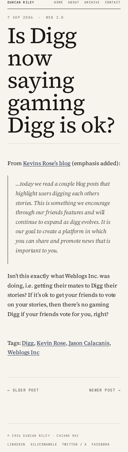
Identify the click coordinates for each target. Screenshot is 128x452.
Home (58, 2)
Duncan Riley (20, 2)
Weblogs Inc (23, 352)
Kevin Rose (51, 343)
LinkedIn (16, 444)
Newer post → (105, 390)
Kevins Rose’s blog (47, 163)
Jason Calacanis (89, 343)
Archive (92, 2)
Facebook (101, 444)
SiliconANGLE (43, 444)
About (73, 2)
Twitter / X (74, 444)
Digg (28, 343)
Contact (113, 2)
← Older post (23, 390)
